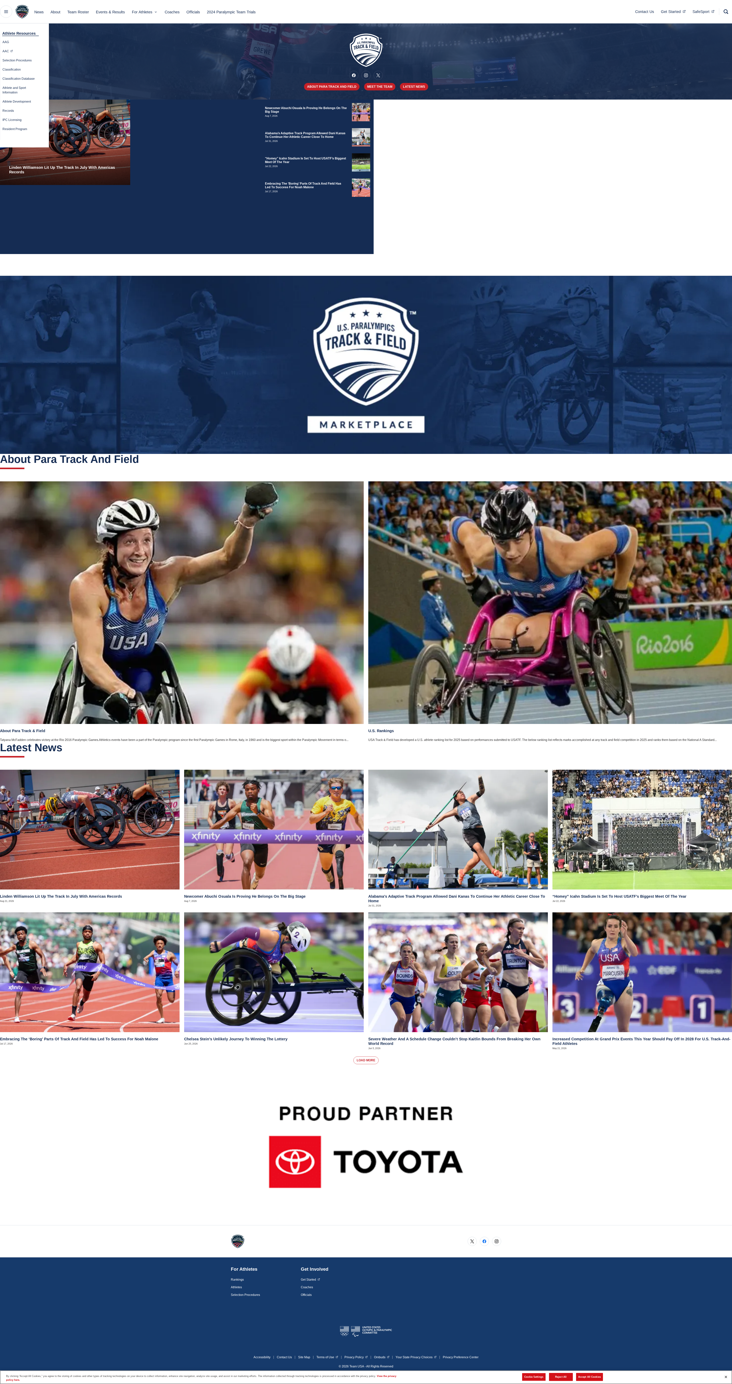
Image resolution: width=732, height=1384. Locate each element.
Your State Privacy (416, 1357)
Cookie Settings (533, 1376)
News (39, 12)
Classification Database (18, 78)
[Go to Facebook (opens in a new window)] (353, 75)
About (55, 12)
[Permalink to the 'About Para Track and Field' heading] (143, 459)
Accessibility (262, 1357)
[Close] (726, 1377)
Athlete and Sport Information (14, 90)
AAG (5, 42)
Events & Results (110, 12)
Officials (193, 12)
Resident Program (14, 129)
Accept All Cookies (589, 1376)
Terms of (327, 1357)
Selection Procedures (17, 60)
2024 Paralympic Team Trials (231, 12)
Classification (11, 69)
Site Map (304, 1357)
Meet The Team (379, 86)
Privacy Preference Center (460, 1357)
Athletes (236, 1287)
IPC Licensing (12, 119)
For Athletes (142, 12)
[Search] (726, 12)
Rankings (237, 1279)
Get (674, 11)
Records (8, 110)
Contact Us (644, 12)
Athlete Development (16, 101)
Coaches (172, 12)
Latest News (414, 86)
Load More (366, 1060)
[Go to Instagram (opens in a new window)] (366, 75)
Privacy (356, 1357)
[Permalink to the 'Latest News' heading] (66, 747)
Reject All (561, 1376)
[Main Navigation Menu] (6, 12)
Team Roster (78, 12)
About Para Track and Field (331, 86)
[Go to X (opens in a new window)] (378, 75)
